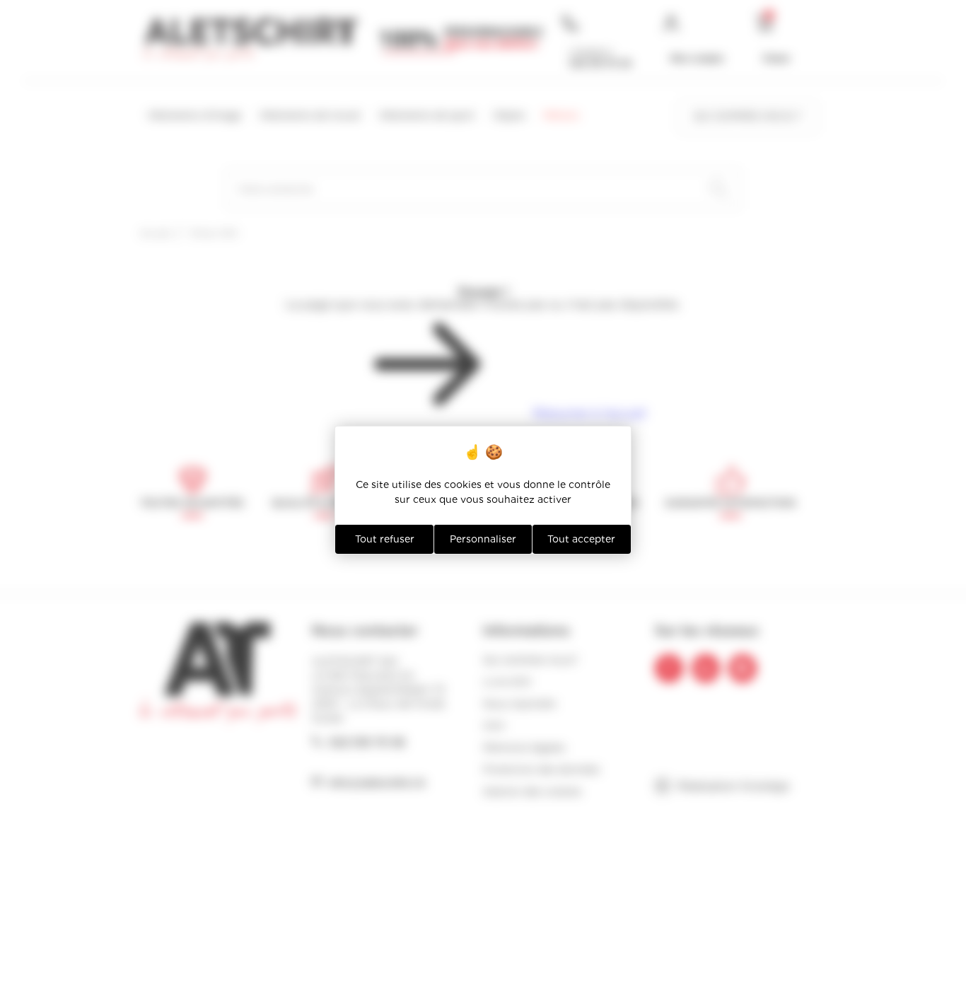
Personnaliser (483, 539)
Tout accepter (581, 539)
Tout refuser (384, 539)
